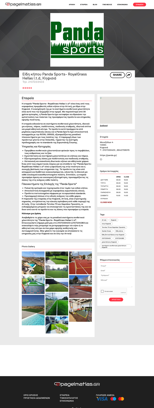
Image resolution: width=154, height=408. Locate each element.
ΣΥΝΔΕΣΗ (139, 5)
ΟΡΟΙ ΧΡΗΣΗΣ (31, 395)
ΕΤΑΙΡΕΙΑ (84, 5)
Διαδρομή (104, 125)
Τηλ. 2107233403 (33, 81)
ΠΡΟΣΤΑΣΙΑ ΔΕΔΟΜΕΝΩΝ (37, 398)
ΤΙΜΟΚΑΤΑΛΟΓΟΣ (69, 398)
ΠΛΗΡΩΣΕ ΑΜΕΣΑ (105, 395)
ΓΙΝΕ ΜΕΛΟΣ (107, 5)
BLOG (95, 5)
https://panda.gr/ (108, 155)
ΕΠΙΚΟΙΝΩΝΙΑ (122, 5)
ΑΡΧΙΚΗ (72, 5)
